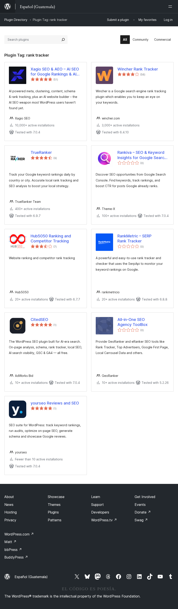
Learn (95, 497)
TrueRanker (41, 152)
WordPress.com (19, 534)
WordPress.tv (104, 520)
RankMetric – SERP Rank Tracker (134, 238)
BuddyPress (16, 557)
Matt (10, 542)
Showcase (56, 497)
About (9, 497)
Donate (143, 512)
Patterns (54, 520)
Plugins (53, 512)
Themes (54, 504)
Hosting (10, 512)
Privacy (10, 520)
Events (140, 504)
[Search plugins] (63, 39)
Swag (141, 520)
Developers (100, 512)
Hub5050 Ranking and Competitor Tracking (51, 238)
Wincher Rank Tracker (137, 69)
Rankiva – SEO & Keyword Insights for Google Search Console (141, 155)
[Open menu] (171, 6)
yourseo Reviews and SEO (55, 403)
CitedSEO (39, 319)
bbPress (13, 549)
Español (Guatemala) (31, 577)
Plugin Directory (15, 20)
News (8, 504)
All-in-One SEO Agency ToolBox (132, 322)
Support (97, 504)
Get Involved (145, 497)
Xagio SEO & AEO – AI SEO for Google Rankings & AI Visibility (55, 72)
